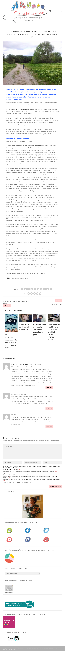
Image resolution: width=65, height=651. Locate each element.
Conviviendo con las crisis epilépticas (24, 327)
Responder (49, 387)
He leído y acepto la (18, 482)
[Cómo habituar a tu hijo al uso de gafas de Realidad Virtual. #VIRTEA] (54, 318)
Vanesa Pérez (20, 34)
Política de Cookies (49, 648)
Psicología (37, 34)
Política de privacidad (23, 482)
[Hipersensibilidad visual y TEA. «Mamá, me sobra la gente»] (39, 318)
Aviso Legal (28, 648)
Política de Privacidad (37, 648)
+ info (19, 469)
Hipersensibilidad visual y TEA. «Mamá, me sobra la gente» (39, 329)
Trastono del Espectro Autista (49, 34)
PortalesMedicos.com (9, 592)
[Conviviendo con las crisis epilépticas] (25, 318)
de (20, 109)
